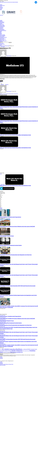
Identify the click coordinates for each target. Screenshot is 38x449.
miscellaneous (2, 38)
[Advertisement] (17, 18)
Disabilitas (2, 84)
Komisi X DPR (2, 25)
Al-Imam (1, 349)
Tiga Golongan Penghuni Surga (7, 236)
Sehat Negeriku (9, 55)
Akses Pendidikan (2, 35)
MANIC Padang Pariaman (6, 350)
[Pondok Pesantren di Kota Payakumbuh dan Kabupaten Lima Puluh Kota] (5, 253)
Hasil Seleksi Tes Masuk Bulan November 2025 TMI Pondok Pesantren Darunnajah (17, 285)
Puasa (9, 352)
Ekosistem (3, 45)
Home (1, 20)
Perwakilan (4, 352)
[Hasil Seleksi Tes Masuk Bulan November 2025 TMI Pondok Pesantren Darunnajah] (5, 284)
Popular (1, 207)
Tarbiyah (12, 352)
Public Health (7, 45)
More (1, 23)
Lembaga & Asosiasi (3, 30)
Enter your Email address (3, 353)
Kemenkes (6, 84)
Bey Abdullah (5, 349)
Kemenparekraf (2, 29)
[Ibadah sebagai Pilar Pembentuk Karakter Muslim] (5, 244)
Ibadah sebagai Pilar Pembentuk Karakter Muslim (11, 245)
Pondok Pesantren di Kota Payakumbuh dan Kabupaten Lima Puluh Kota (16, 254)
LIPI (0, 32)
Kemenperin (2, 28)
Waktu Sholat (2, 39)
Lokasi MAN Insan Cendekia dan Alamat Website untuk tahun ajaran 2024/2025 (17, 226)
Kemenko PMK (2, 26)
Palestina (28, 350)
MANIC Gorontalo (30, 349)
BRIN (1, 31)
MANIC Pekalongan (17, 350)
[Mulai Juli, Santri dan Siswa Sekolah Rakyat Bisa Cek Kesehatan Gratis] (9, 133)
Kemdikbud (1, 27)
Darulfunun (19, 349)
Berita (1, 21)
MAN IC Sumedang (24, 350)
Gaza (22, 349)
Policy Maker (2, 24)
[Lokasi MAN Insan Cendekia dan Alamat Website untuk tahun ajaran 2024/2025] (5, 225)
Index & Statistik (2, 34)
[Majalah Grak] (17, 14)
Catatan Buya (12, 349)
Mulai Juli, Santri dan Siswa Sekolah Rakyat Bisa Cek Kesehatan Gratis (15, 135)
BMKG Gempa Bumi (3, 40)
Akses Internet (2, 36)
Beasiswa (1, 41)
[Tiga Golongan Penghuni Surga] (5, 234)
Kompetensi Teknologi (3, 37)
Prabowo (7, 352)
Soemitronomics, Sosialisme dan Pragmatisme (10, 217)
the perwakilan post (19, 352)
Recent (1, 208)
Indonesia (25, 349)
